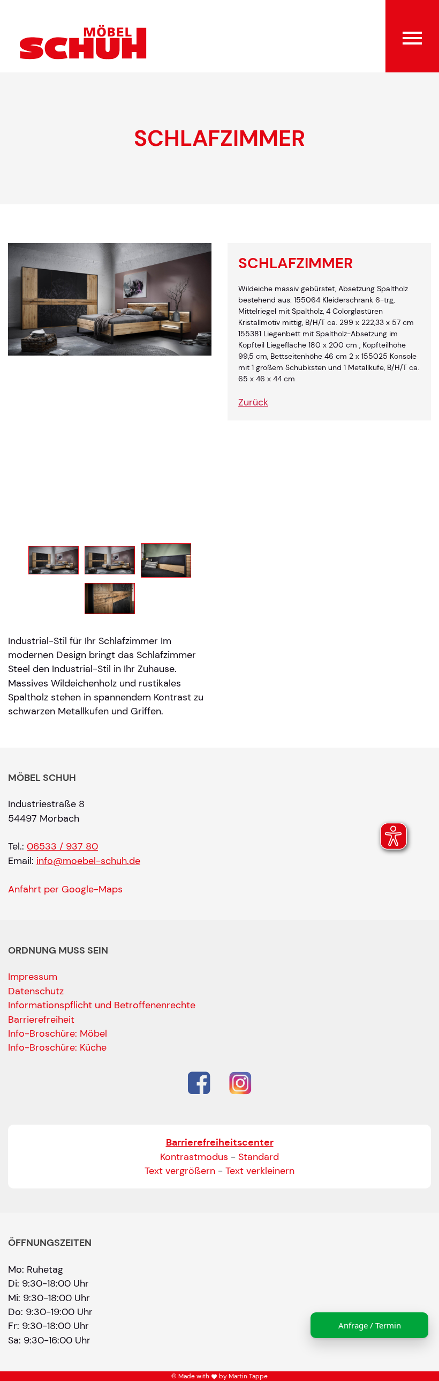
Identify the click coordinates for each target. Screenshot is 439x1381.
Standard (258, 1157)
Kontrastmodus (194, 1157)
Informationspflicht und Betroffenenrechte (101, 1005)
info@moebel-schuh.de (88, 861)
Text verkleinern (259, 1171)
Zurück (253, 402)
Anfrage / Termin (369, 1325)
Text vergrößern (180, 1171)
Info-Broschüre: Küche (57, 1047)
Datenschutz (36, 991)
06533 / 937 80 (62, 846)
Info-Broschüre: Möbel (57, 1033)
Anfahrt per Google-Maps (65, 889)
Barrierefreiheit (41, 1019)
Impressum (32, 977)
